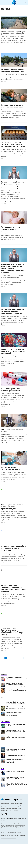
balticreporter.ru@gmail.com (19, 835)
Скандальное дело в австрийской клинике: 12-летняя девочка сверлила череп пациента (13, 588)
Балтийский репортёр (14, 800)
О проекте (18, 832)
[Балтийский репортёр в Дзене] (6, 814)
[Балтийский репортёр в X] (2, 814)
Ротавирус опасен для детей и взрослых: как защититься (12, 106)
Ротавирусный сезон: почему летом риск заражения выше (12, 70)
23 (18, 658)
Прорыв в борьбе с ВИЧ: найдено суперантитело (10, 390)
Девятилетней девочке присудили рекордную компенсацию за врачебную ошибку (12, 632)
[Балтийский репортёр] (14, 4)
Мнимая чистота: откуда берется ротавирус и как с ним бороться (13, 33)
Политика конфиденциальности (8, 838)
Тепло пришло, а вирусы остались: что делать (10, 228)
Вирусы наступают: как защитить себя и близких (11, 468)
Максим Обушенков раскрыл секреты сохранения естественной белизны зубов (12, 312)
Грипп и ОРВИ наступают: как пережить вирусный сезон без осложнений (13, 351)
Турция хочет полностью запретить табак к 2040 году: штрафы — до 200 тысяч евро (13, 144)
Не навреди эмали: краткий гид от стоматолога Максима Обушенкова (13, 548)
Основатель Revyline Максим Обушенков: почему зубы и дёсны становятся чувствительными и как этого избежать (12, 268)
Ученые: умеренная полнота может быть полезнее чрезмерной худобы (12, 507)
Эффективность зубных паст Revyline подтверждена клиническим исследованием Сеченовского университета (12, 185)
